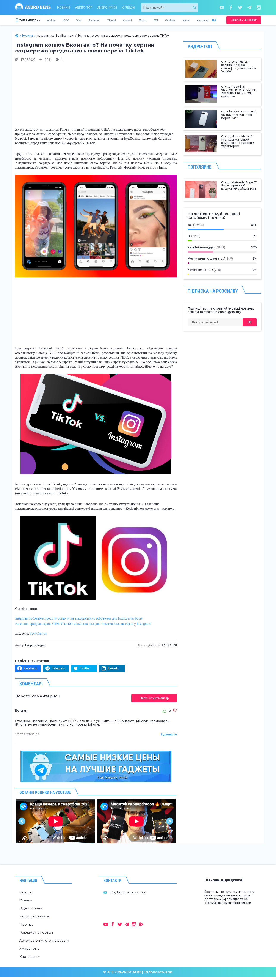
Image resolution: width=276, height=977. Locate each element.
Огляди (128, 7)
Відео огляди (30, 908)
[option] (55, 821)
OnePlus (170, 20)
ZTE (155, 20)
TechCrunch (38, 633)
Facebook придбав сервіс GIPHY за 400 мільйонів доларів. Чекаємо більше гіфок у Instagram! (83, 624)
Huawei (127, 20)
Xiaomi (111, 20)
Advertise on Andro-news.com (44, 940)
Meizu (142, 20)
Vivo (79, 20)
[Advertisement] (96, 96)
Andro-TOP (83, 7)
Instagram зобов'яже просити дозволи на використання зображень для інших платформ (78, 618)
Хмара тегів (29, 948)
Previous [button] (22, 821)
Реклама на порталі (36, 932)
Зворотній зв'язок (34, 916)
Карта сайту (29, 957)
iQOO (66, 20)
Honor (186, 20)
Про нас (26, 924)
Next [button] (170, 821)
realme (51, 20)
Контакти (203, 20)
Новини (63, 7)
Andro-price (107, 7)
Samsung (94, 20)
